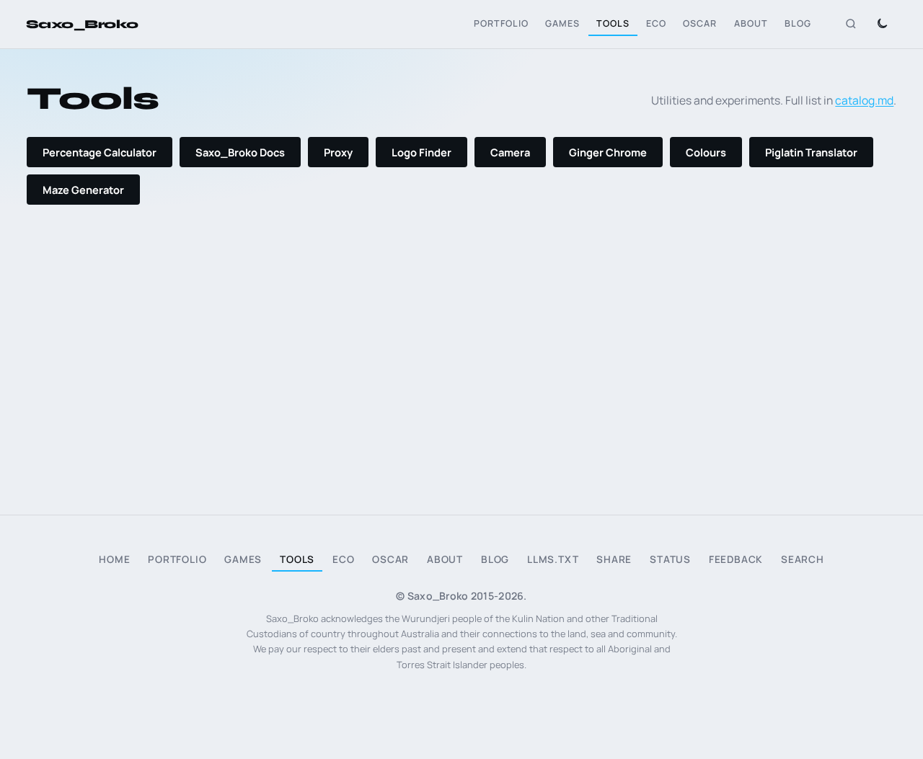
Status (670, 559)
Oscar (700, 23)
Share (614, 559)
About (751, 23)
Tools (613, 23)
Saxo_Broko (82, 24)
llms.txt (553, 559)
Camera (510, 152)
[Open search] (851, 24)
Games (562, 23)
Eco (656, 23)
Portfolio (501, 23)
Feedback (736, 559)
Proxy (338, 152)
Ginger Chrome (608, 152)
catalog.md (864, 100)
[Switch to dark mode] (882, 24)
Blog (798, 23)
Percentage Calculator (99, 152)
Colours (706, 152)
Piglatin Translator (811, 152)
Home (114, 559)
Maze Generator (83, 189)
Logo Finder (421, 152)
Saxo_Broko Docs (240, 152)
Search (802, 559)
